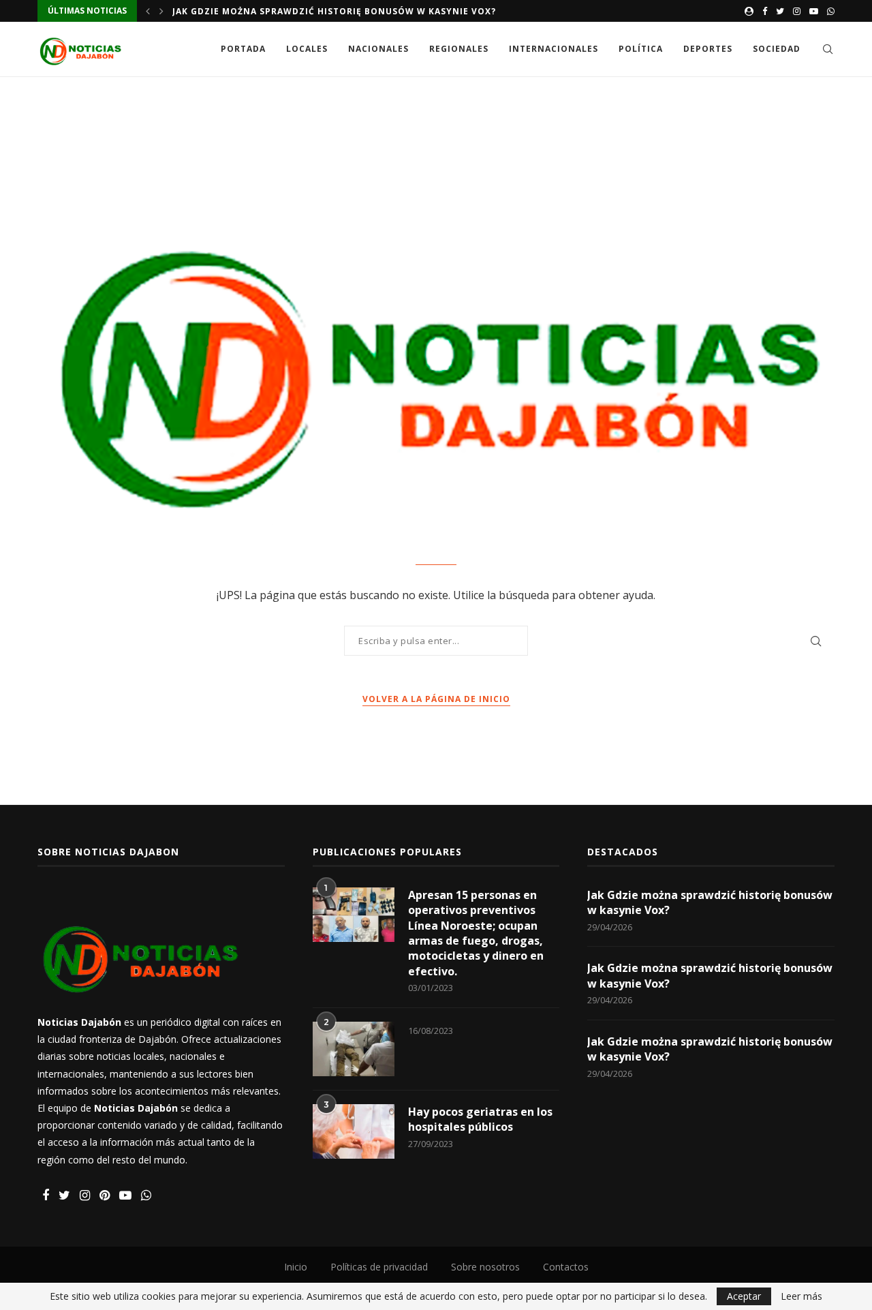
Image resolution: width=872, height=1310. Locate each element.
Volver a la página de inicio (436, 699)
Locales (307, 49)
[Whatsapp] (831, 11)
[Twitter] (780, 11)
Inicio (295, 1266)
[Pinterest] (104, 1195)
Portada (243, 49)
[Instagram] (796, 11)
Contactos (566, 1266)
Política (641, 49)
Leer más (801, 1296)
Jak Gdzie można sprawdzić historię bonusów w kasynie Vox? (334, 11)
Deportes (707, 49)
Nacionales (378, 49)
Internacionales (553, 49)
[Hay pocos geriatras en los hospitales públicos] (353, 1131)
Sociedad (776, 49)
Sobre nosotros (485, 1266)
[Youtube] (813, 11)
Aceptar (744, 1296)
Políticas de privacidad (379, 1266)
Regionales (458, 49)
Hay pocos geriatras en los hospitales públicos (480, 1119)
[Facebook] (764, 11)
